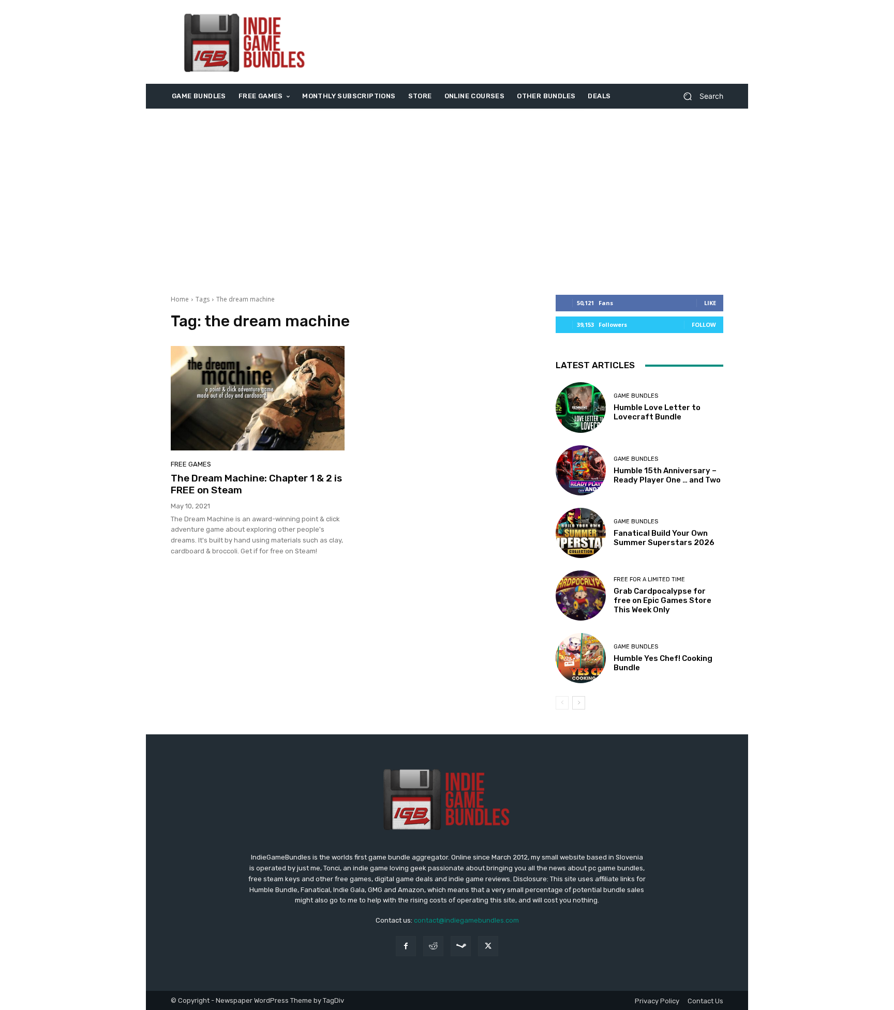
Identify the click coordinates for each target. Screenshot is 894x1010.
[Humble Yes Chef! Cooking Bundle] (581, 658)
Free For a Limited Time (649, 579)
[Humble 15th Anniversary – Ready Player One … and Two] (581, 470)
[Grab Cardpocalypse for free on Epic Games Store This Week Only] (581, 595)
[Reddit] (433, 946)
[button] (699, 96)
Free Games (191, 464)
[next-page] (578, 703)
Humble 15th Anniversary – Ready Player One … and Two (667, 475)
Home (180, 299)
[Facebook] (406, 946)
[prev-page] (562, 703)
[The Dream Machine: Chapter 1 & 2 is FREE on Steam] (258, 398)
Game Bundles (636, 396)
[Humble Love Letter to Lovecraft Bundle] (581, 407)
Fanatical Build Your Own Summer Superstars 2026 (664, 538)
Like (710, 303)
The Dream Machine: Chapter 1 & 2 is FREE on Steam (256, 484)
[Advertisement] (533, 42)
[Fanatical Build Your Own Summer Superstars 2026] (581, 533)
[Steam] (461, 946)
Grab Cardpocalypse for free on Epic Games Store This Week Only (662, 600)
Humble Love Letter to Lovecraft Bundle (657, 412)
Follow (704, 324)
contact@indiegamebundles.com (466, 920)
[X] (488, 946)
